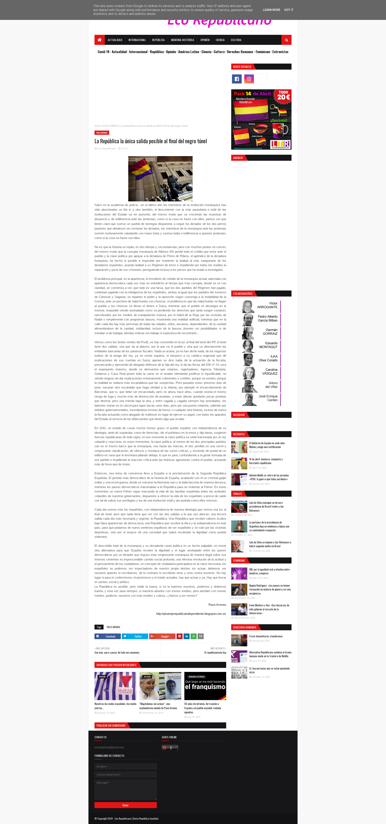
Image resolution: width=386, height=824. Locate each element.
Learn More (271, 9)
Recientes (239, 434)
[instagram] (249, 78)
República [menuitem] (158, 40)
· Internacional (137, 51)
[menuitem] (99, 40)
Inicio (97, 126)
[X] (261, 78)
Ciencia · (207, 51)
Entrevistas (280, 51)
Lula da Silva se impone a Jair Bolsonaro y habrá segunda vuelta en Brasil (270, 544)
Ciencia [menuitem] (220, 40)
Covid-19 (104, 51)
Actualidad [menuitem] (115, 40)
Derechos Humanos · (241, 51)
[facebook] (237, 78)
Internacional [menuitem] (137, 40)
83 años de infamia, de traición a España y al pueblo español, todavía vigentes (202, 707)
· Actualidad (118, 51)
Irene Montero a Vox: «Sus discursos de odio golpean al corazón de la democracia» (269, 609)
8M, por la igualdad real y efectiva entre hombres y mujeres (269, 571)
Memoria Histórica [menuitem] (182, 40)
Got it (289, 9)
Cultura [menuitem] (236, 40)
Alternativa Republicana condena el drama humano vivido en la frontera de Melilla (270, 654)
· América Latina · (189, 51)
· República (156, 51)
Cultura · (220, 51)
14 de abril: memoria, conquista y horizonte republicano (265, 461)
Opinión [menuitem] (204, 40)
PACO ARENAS (111, 126)
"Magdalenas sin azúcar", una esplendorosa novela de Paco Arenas (158, 705)
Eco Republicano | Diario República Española (136, 818)
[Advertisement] (160, 92)
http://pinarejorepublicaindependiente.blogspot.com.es (191, 613)
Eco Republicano (107, 148)
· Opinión (170, 51)
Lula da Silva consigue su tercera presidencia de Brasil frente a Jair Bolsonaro (266, 506)
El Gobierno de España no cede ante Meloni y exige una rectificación (267, 445)
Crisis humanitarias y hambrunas (266, 636)
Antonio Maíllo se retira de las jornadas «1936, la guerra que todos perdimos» (269, 477)
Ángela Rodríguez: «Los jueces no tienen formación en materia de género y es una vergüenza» (270, 589)
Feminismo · (264, 51)
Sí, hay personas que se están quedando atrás (269, 670)
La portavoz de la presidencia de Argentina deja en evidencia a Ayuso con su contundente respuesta (269, 526)
